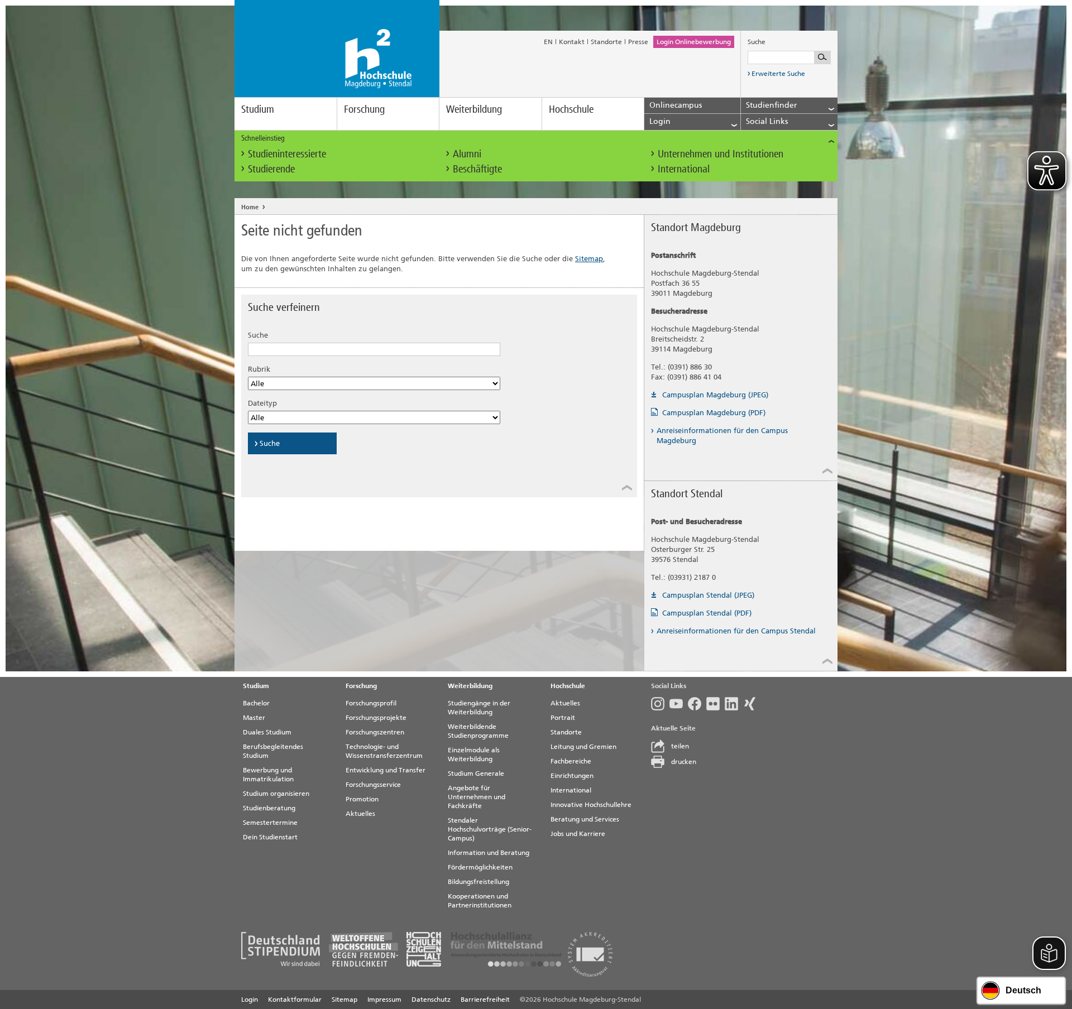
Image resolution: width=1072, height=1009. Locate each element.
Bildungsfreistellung (478, 882)
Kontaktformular (295, 999)
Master (254, 718)
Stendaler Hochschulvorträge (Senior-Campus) (490, 829)
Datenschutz (431, 999)
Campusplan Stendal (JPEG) (708, 595)
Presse (638, 42)
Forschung (364, 109)
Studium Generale (476, 773)
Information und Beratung (488, 853)
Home (250, 207)
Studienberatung (269, 808)
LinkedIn (734, 703)
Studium (257, 109)
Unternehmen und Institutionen (720, 153)
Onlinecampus (675, 105)
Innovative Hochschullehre (591, 805)
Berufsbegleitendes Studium (273, 751)
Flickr (715, 703)
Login (249, 999)
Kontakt (572, 42)
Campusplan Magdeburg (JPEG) (715, 395)
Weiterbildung (474, 109)
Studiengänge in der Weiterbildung (479, 707)
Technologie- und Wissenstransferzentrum (384, 751)
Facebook (697, 703)
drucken (683, 762)
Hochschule (571, 109)
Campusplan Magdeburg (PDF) (713, 413)
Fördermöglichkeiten (480, 867)
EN (548, 42)
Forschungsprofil (371, 703)
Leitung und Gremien (583, 747)
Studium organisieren (276, 793)
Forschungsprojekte (376, 718)
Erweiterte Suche (778, 74)
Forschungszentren (375, 732)
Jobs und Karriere (578, 834)
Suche (258, 335)
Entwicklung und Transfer (385, 770)
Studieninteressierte (287, 153)
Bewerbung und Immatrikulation (268, 774)
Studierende (271, 168)
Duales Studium (267, 732)
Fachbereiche (571, 761)
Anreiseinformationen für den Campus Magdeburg (722, 435)
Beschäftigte (477, 168)
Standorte (606, 42)
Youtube (678, 703)
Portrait (563, 718)
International (684, 168)
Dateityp (262, 403)
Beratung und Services (585, 819)
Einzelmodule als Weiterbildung (474, 754)
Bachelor (256, 703)
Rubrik (259, 369)
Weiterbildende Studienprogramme (478, 731)
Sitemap (589, 258)
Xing (752, 703)
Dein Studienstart (270, 837)
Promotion (362, 799)
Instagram (660, 703)
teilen (680, 746)
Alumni (467, 153)
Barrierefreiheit (485, 999)
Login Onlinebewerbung (694, 42)
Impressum (384, 999)
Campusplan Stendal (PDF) (707, 613)
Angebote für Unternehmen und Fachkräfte (476, 797)
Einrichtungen (572, 776)
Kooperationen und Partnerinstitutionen (479, 900)
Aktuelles (360, 814)
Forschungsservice (373, 785)
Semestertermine (270, 823)
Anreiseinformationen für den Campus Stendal (736, 631)
